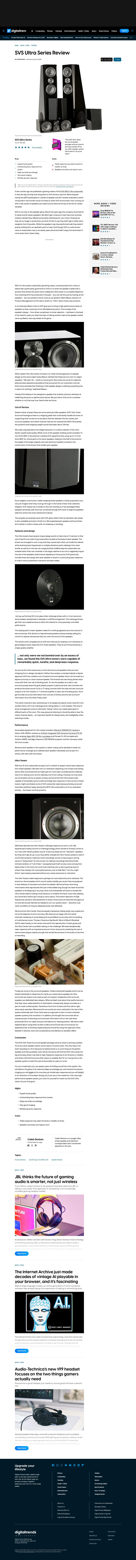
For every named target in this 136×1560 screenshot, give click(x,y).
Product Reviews (20, 1159)
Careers (91, 1531)
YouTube (66, 1465)
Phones (59, 1473)
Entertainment (62, 1491)
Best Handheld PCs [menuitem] (66, 38)
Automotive (61, 1494)
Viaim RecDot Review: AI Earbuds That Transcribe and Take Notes (109, 270)
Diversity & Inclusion (95, 1539)
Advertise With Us (63, 1510)
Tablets (97, 1473)
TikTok (70, 1465)
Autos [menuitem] (94, 31)
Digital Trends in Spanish (103, 1514)
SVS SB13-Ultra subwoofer (71, 191)
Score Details (37, 147)
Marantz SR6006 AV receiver (66, 730)
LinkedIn (79, 1465)
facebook (28, 1145)
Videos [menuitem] (114, 31)
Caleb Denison (21, 59)
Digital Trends (14, 33)
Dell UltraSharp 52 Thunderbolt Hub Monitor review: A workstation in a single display (107, 243)
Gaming (60, 1480)
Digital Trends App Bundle (103, 1517)
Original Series (100, 1494)
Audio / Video (62, 1484)
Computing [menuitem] (40, 31)
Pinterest (74, 1465)
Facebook (53, 1465)
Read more (21, 1253)
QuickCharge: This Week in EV (38, 1159)
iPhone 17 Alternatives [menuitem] (101, 38)
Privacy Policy (111, 1531)
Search (132, 31)
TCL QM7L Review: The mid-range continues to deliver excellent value (109, 228)
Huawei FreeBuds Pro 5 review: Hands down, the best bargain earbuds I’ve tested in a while (108, 257)
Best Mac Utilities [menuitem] (52, 38)
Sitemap (110, 1539)
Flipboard (83, 1465)
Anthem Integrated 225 (50, 733)
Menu (3, 31)
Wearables (98, 1477)
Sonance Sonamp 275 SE (71, 733)
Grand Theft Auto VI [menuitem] (18, 38)
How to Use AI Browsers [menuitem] (83, 38)
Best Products (99, 1487)
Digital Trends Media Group (27, 1551)
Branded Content (100, 1507)
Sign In (124, 31)
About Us (60, 1503)
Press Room (111, 1535)
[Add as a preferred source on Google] (107, 59)
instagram (32, 1145)
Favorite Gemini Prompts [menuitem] (119, 38)
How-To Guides (100, 1491)
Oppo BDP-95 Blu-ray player (38, 736)
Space (97, 1480)
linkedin (36, 1145)
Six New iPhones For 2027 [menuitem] (36, 38)
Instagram (57, 1465)
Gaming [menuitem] (58, 31)
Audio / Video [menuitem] (83, 31)
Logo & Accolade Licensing (66, 1517)
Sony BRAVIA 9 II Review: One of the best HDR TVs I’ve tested (107, 214)
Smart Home (61, 1487)
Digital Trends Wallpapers (103, 1510)
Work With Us (93, 1535)
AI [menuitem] (32, 31)
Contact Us (61, 1507)
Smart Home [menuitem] (104, 31)
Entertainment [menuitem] (70, 31)
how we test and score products (64, 186)
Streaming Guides (101, 1484)
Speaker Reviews (57, 1159)
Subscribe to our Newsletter (104, 1503)
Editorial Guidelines (63, 1514)
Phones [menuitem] (50, 31)
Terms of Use (93, 1543)
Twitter (62, 1465)
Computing (61, 1477)
